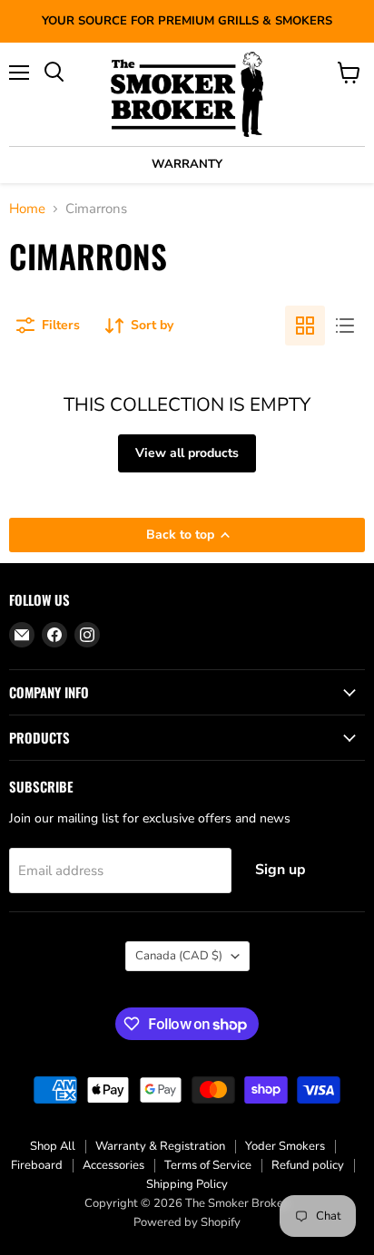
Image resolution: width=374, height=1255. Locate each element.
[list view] (345, 325)
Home (27, 209)
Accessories (113, 1165)
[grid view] (305, 325)
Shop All (52, 1146)
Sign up (280, 870)
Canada (178, 956)
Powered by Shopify (187, 1222)
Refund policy (307, 1165)
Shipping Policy (187, 1184)
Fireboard (37, 1165)
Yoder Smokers (285, 1146)
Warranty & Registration (160, 1146)
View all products (187, 453)
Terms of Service (207, 1165)
